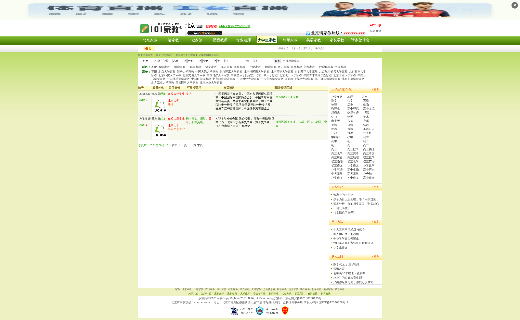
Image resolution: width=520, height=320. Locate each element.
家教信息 (232, 293)
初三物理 (337, 161)
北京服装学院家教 (223, 79)
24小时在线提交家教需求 (234, 26)
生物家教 (255, 67)
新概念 (335, 112)
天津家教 (256, 289)
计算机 (367, 133)
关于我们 (193, 293)
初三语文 (337, 165)
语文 (364, 96)
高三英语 (353, 153)
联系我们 (299, 293)
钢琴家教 (290, 40)
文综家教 (340, 67)
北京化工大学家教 (290, 75)
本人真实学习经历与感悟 (349, 229)
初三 (334, 145)
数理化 (335, 108)
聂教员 (156, 118)
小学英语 (337, 169)
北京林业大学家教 (211, 82)
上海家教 (198, 289)
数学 (334, 100)
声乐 (366, 120)
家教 (177, 289)
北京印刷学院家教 (353, 79)
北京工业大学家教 (344, 75)
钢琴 (350, 116)
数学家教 (164, 67)
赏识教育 (339, 268)
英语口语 (369, 129)
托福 (366, 112)
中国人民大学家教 (206, 71)
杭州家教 (233, 289)
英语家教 (313, 40)
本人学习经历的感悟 (346, 234)
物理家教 (179, 67)
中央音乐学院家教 (242, 75)
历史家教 (283, 67)
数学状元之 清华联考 (346, 264)
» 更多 (375, 89)
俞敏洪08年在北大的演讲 (349, 273)
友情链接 (312, 293)
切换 (199, 26)
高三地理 (353, 157)
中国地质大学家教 (178, 79)
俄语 (350, 129)
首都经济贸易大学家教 (299, 79)
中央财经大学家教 (248, 79)
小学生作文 (340, 247)
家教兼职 (219, 293)
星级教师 (220, 40)
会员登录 (375, 31)
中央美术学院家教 (272, 79)
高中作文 (369, 177)
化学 (350, 100)
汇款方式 (286, 293)
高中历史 (369, 169)
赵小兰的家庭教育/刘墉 (348, 277)
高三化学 (337, 153)
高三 (334, 149)
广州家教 (210, 289)
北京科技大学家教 (169, 75)
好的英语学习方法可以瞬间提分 (353, 243)
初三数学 (369, 157)
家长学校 (337, 40)
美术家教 (309, 67)
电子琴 (335, 120)
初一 (350, 141)
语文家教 (211, 67)
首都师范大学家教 (306, 71)
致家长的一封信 (343, 194)
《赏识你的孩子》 (344, 212)
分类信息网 (269, 289)
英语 (366, 100)
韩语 (334, 129)
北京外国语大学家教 (256, 71)
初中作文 (353, 177)
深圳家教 (221, 289)
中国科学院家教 (201, 79)
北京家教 (150, 40)
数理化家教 (326, 67)
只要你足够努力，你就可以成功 (353, 282)
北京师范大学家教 (282, 71)
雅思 (350, 133)
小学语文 (353, 165)
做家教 (196, 40)
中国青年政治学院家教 (317, 75)
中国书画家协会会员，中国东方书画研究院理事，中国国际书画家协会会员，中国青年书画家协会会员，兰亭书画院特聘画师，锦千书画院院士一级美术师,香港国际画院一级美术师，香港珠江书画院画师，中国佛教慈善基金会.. (244, 101)
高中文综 (369, 108)
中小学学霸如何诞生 (346, 238)
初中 (366, 137)
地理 (350, 96)
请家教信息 (360, 40)
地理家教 (270, 67)
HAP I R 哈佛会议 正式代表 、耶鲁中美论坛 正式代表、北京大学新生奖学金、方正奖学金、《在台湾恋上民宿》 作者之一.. (245, 122)
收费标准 (273, 293)
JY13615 (145, 118)
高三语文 (369, 153)
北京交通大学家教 (194, 75)
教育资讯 (325, 293)
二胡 (334, 133)
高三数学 (353, 149)
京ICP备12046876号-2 (333, 302)
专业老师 (243, 40)
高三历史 (337, 157)
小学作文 (337, 177)
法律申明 (206, 293)
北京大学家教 (167, 71)
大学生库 (245, 293)
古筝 (350, 120)
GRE (334, 116)
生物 (366, 104)
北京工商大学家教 (266, 75)
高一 (350, 145)
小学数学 (369, 165)
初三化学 (353, 161)
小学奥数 (337, 96)
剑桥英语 (353, 112)
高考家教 (353, 173)
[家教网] (161, 34)
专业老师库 (259, 293)
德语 (334, 124)
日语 (350, 124)
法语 (366, 124)
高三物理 (369, 149)
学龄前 (335, 137)
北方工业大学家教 (162, 82)
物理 (334, 104)
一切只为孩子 (341, 208)
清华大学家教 (185, 71)
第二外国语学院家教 (327, 79)
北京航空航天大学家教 (333, 71)
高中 (334, 141)
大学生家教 (267, 40)
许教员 (156, 93)
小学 (350, 137)
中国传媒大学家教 (218, 75)
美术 (366, 116)
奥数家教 (239, 67)
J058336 (145, 93)
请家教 (173, 40)
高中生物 (353, 169)
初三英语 (369, 161)
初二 (366, 141)
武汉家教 (245, 289)
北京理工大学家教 (231, 71)
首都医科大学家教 (187, 82)
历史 (350, 104)
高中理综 (353, 108)
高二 (366, 145)
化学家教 (195, 67)
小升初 (367, 173)
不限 (154, 67)
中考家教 (337, 173)
